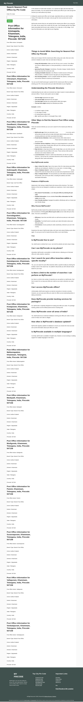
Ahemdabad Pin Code (40, 682)
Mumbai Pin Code (39, 680)
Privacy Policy (59, 679)
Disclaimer (58, 677)
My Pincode (8, 3)
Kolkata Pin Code (39, 679)
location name (62, 132)
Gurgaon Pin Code (39, 677)
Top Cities (75, 2)
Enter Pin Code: (11, 14)
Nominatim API (33, 700)
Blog (57, 685)
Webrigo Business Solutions (50, 696)
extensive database (65, 170)
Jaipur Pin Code (38, 683)
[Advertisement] (53, 41)
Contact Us (58, 680)
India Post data (27, 700)
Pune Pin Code (38, 685)
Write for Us (58, 682)
